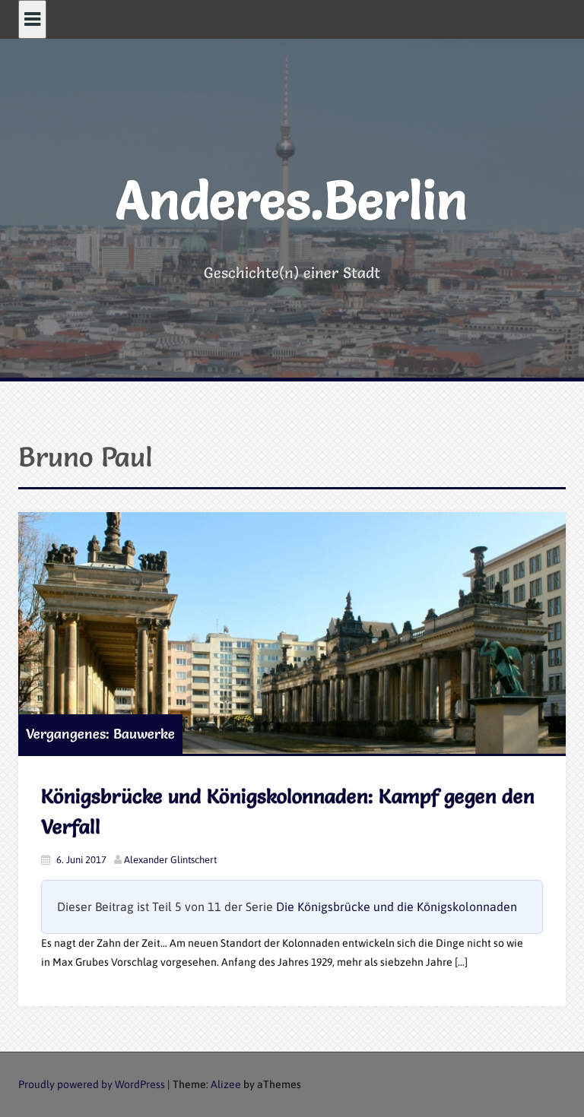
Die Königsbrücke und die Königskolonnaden (396, 906)
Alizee (226, 1084)
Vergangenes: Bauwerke (100, 733)
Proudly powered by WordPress (91, 1084)
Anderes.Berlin (292, 200)
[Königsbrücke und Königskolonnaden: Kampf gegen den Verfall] (292, 633)
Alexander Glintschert (170, 859)
